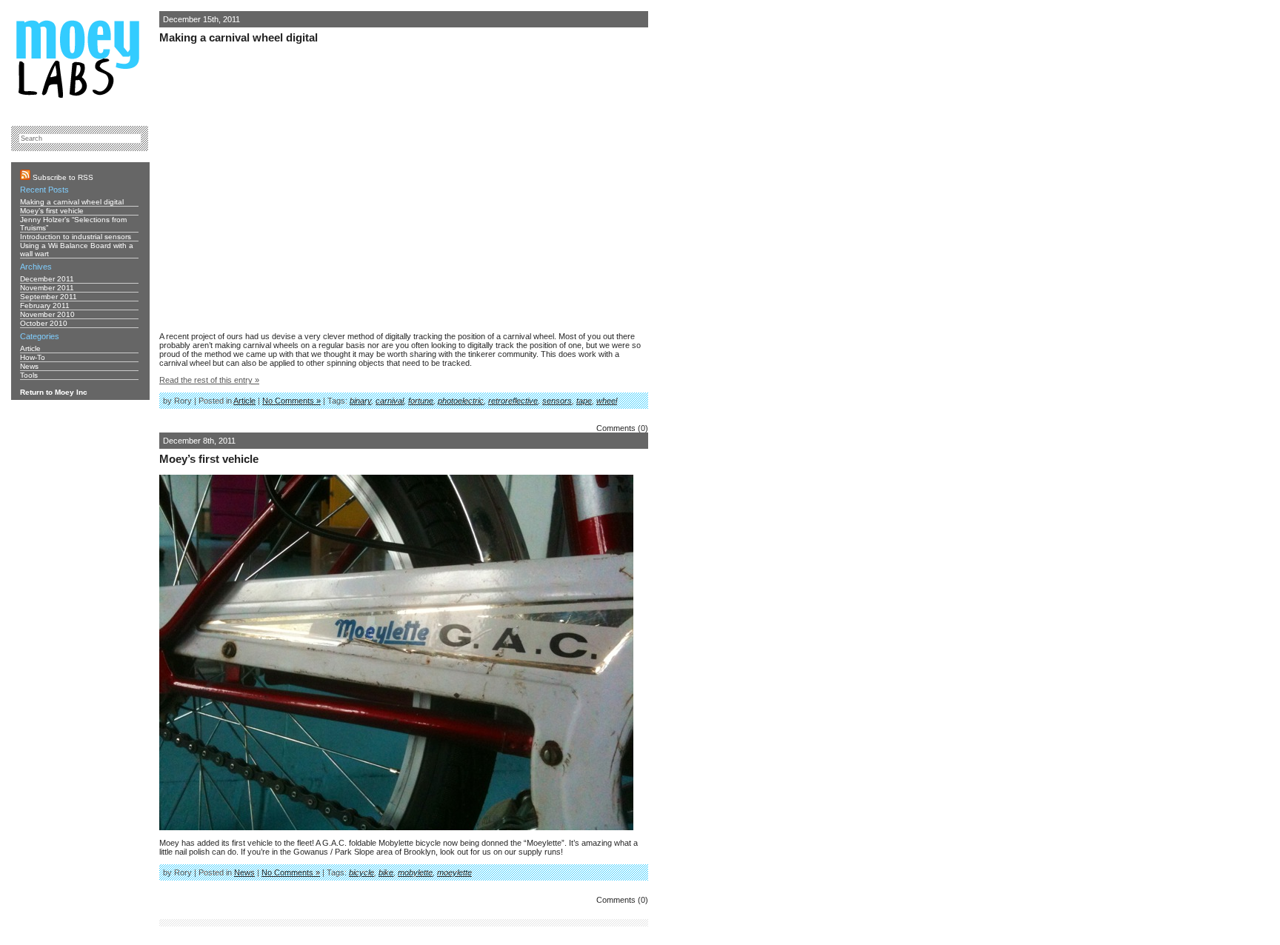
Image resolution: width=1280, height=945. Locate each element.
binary (360, 400)
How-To (32, 357)
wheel (606, 400)
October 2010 (43, 323)
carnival (390, 400)
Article (244, 400)
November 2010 (47, 314)
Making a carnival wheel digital (238, 37)
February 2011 (45, 305)
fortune (420, 400)
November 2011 (47, 288)
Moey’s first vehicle (209, 459)
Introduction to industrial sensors (75, 237)
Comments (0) (622, 428)
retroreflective (513, 400)
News (244, 872)
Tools (29, 375)
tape (584, 400)
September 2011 (48, 297)
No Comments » (291, 400)
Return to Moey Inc (53, 392)
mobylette (415, 872)
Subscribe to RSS (61, 177)
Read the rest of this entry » (209, 379)
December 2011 (47, 279)
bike (386, 872)
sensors (557, 400)
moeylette (454, 872)
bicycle (361, 872)
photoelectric (461, 400)
